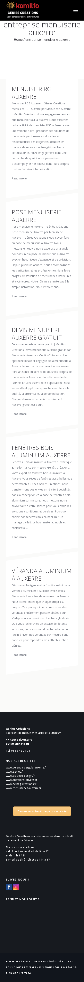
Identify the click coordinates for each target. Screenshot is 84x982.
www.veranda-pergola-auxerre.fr (26, 767)
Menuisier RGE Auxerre (33, 92)
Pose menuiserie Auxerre (37, 216)
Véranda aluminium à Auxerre (41, 574)
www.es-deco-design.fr (20, 775)
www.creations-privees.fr (21, 780)
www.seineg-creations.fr (21, 784)
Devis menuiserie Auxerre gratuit (37, 333)
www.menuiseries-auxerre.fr (23, 788)
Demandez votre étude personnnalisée (42, 811)
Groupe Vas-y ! (23, 973)
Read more (19, 178)
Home (18, 39)
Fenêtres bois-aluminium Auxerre (41, 451)
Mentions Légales (51, 967)
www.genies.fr (15, 771)
